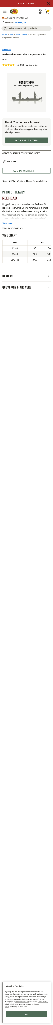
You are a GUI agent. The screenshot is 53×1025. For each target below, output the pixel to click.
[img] (47, 11)
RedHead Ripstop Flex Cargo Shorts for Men (24, 57)
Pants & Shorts (21, 34)
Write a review (32, 65)
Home (4, 34)
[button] (48, 3)
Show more (7, 223)
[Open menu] (4, 11)
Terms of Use (42, 1002)
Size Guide (11, 161)
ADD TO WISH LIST (23, 170)
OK (26, 1014)
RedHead (6, 49)
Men (11, 34)
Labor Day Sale (26, 3)
